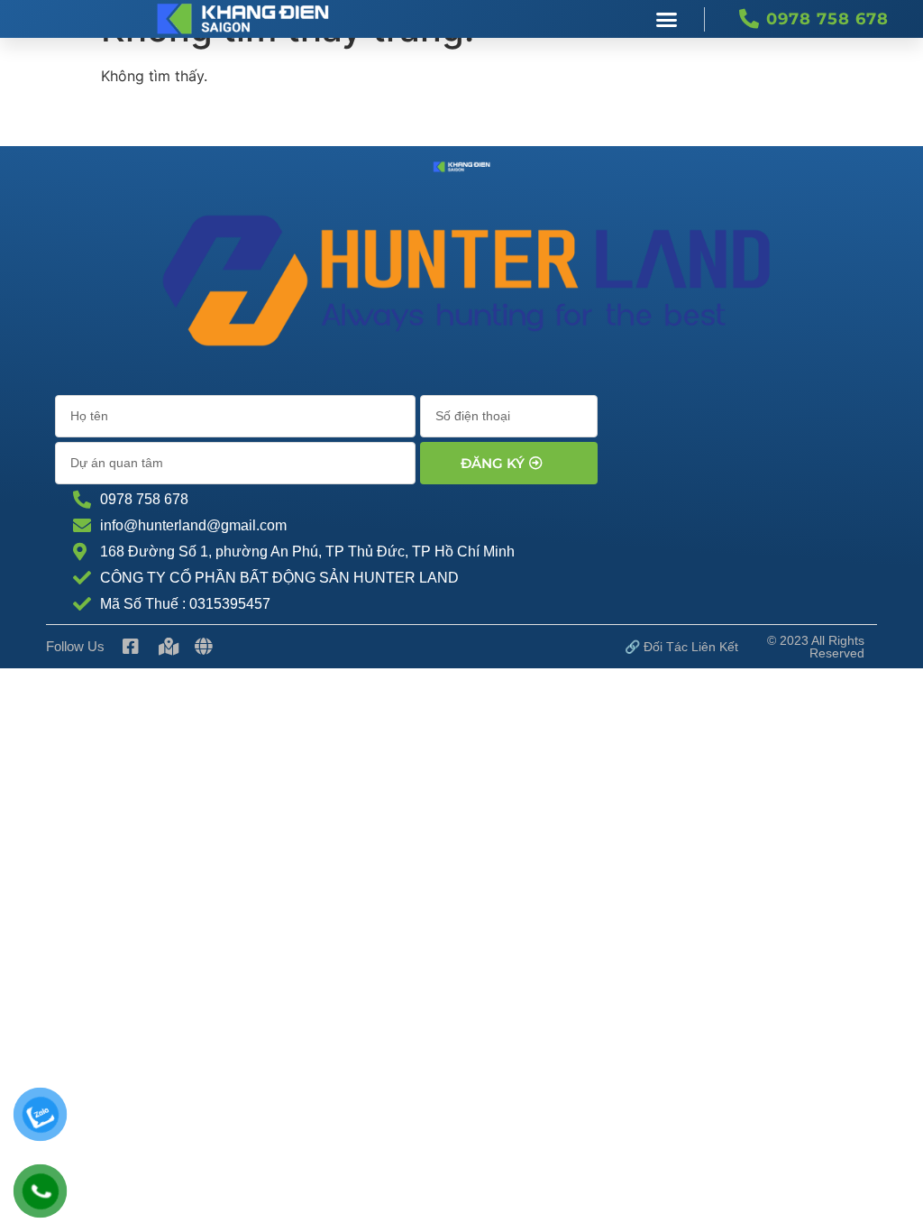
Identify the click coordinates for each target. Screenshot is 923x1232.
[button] (667, 19)
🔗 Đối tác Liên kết (681, 646)
